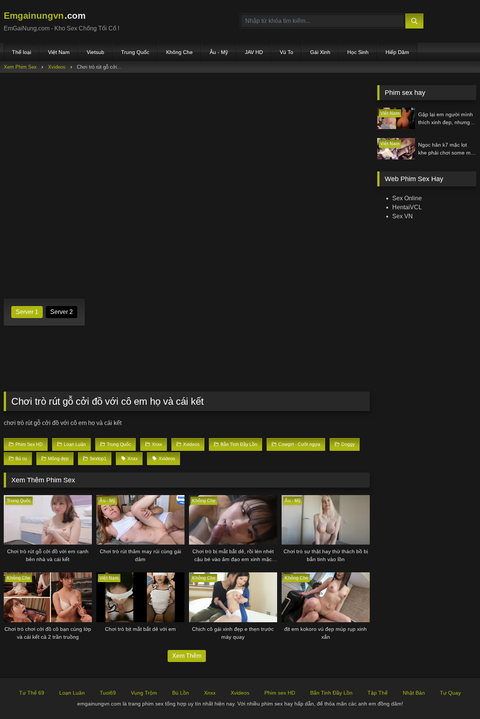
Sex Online (407, 198)
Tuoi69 (108, 693)
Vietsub (95, 52)
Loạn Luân (72, 693)
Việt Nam (59, 52)
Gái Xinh (320, 52)
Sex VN (402, 216)
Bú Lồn (180, 693)
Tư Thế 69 (31, 693)
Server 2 (61, 312)
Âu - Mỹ (219, 52)
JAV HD (254, 52)
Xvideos (57, 67)
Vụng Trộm (144, 693)
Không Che (179, 52)
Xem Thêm (186, 656)
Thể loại (21, 52)
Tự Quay (450, 693)
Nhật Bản (414, 693)
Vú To (286, 52)
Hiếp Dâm (397, 52)
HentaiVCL (407, 207)
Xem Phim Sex (20, 67)
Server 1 (27, 312)
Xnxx (210, 693)
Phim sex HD (279, 693)
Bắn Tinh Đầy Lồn (331, 693)
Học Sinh (358, 52)
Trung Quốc (135, 52)
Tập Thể (378, 693)
